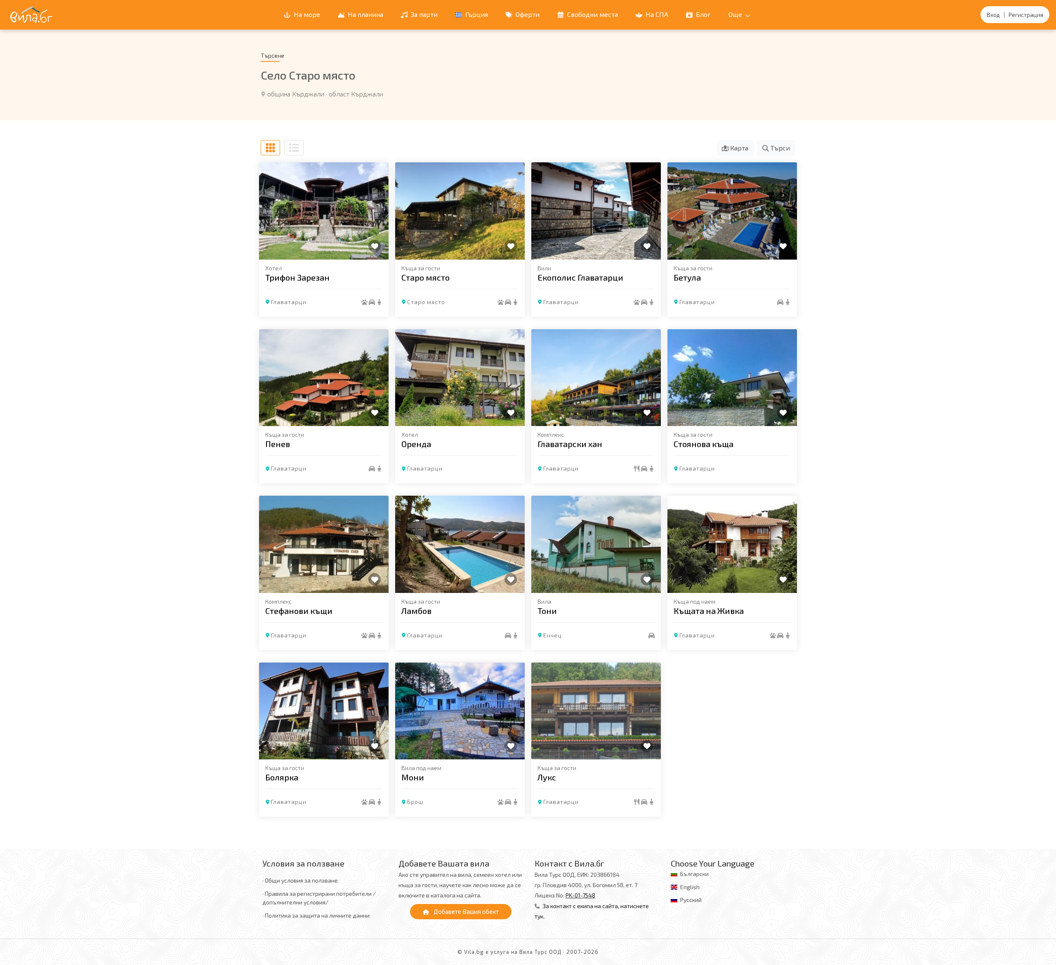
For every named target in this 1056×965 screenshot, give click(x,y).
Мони (412, 777)
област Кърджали (356, 94)
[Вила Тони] (596, 544)
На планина (364, 14)
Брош (415, 801)
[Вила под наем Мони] (460, 711)
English (690, 886)
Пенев (277, 444)
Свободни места (592, 14)
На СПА (656, 14)
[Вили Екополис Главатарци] (596, 211)
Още (736, 14)
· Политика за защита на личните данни (316, 915)
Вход (993, 14)
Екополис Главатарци (580, 277)
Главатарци (288, 301)
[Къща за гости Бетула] (732, 211)
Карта (738, 148)
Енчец (552, 635)
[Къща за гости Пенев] (324, 377)
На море (306, 14)
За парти (423, 14)
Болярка (281, 777)
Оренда (416, 444)
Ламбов (416, 611)
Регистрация (1026, 14)
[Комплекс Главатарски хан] (596, 377)
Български (694, 873)
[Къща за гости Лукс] (596, 711)
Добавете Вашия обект (465, 911)
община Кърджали (295, 94)
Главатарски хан (569, 444)
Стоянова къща (703, 444)
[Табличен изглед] (270, 147)
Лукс (546, 777)
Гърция (476, 14)
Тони (547, 611)
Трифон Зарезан (297, 277)
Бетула (687, 277)
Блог (702, 14)
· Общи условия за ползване (300, 880)
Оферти (527, 14)
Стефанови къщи (298, 611)
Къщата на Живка (709, 611)
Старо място (425, 277)
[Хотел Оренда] (460, 377)
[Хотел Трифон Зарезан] (324, 211)
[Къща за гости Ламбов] (460, 544)
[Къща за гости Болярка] (324, 711)
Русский (691, 899)
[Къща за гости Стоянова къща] (732, 377)
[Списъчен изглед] (294, 147)
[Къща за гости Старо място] (460, 211)
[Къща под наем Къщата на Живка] (732, 544)
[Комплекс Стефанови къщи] (324, 544)
